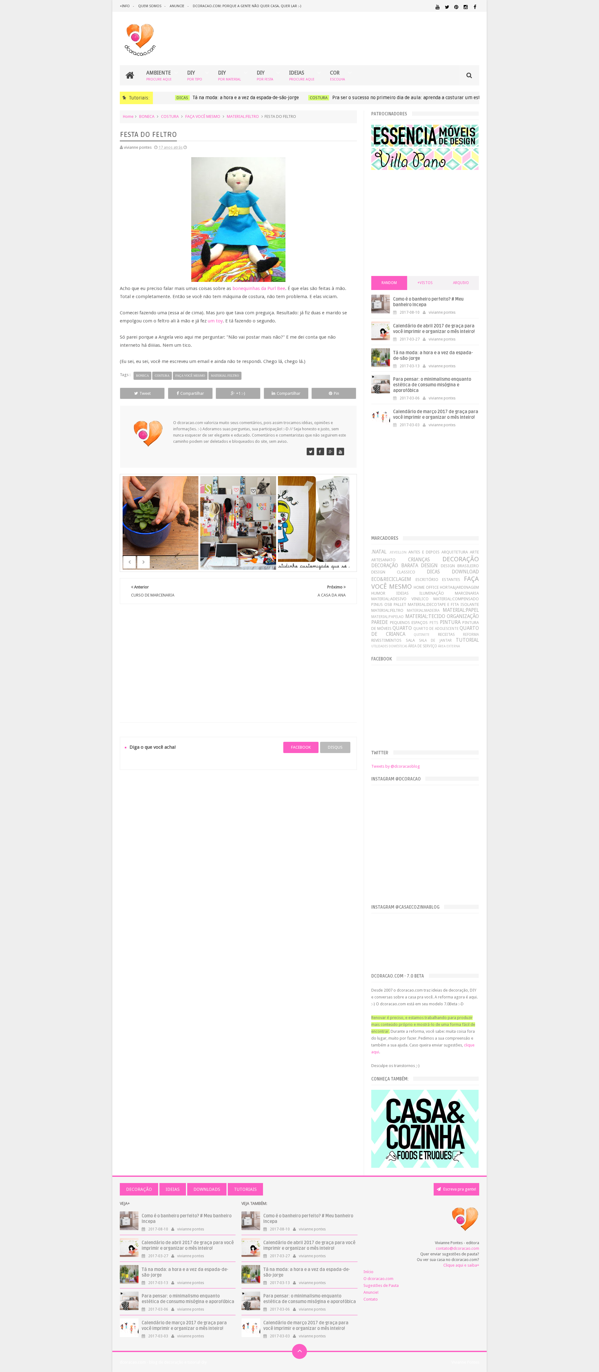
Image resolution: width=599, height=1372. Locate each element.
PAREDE (379, 622)
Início (368, 1271)
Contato (370, 1299)
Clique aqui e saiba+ (461, 1265)
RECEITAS (446, 634)
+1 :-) (240, 393)
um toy (215, 321)
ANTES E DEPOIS (424, 552)
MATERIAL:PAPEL (461, 610)
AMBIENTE (158, 75)
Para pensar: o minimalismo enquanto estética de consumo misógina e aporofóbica (432, 385)
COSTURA (310, 97)
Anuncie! (370, 1292)
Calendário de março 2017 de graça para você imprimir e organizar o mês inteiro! (435, 414)
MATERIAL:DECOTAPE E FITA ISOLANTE (443, 604)
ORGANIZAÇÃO (463, 616)
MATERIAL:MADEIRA (423, 610)
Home (128, 116)
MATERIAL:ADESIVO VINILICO (399, 599)
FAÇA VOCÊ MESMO (202, 116)
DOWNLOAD (465, 572)
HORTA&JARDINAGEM (459, 587)
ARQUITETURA (454, 552)
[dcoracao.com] (310, 451)
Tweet (145, 393)
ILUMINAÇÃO (431, 593)
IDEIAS (301, 75)
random (389, 283)
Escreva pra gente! (459, 1189)
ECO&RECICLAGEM (391, 579)
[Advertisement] (238, 655)
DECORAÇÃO (460, 559)
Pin (336, 393)
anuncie (177, 6)
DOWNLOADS (206, 1189)
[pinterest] (456, 7)
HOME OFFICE (426, 587)
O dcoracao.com (378, 1278)
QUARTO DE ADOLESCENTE (436, 628)
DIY (194, 75)
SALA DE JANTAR (435, 640)
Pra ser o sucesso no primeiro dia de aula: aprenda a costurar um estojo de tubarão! (414, 97)
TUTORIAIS (245, 1189)
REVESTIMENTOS (386, 640)
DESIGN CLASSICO (393, 572)
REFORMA (471, 634)
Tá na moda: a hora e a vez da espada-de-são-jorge (237, 97)
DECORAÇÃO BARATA (394, 565)
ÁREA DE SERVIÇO (422, 646)
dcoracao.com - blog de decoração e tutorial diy (163, 1362)
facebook (301, 747)
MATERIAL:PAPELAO (387, 617)
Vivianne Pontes (465, 1362)
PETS (434, 623)
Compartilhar (192, 393)
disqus (335, 747)
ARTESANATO (383, 560)
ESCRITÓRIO (427, 579)
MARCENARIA (467, 593)
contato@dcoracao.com (457, 1248)
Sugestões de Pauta (381, 1285)
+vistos (425, 283)
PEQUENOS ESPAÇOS (409, 622)
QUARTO (402, 628)
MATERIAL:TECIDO (425, 616)
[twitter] (447, 7)
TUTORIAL (467, 640)
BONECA (146, 116)
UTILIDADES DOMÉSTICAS (389, 646)
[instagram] (465, 7)
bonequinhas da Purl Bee (258, 288)
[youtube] (437, 7)
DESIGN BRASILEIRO (460, 565)
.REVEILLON (398, 552)
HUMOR (378, 593)
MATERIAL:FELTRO (243, 116)
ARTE (474, 552)
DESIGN (429, 565)
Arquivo (461, 283)
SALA (410, 640)
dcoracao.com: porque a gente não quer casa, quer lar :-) (247, 6)
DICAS (174, 97)
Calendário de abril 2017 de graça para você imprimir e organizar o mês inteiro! (434, 328)
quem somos (149, 6)
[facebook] (475, 7)
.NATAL (379, 552)
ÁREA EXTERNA (449, 646)
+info (125, 6)
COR (337, 75)
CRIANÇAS (419, 560)
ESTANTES (451, 579)
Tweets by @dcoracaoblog (395, 766)
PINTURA (450, 622)
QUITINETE (422, 634)
